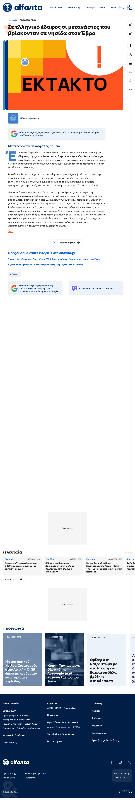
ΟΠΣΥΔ (76, 727)
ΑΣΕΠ (50, 708)
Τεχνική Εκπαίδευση (12, 723)
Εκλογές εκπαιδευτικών (28, 728)
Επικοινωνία (9, 777)
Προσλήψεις (70, 708)
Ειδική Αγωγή (31, 723)
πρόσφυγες (15, 274)
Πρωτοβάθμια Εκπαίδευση (16, 715)
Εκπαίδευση (73, 7)
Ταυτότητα (30, 777)
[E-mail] (130, 90)
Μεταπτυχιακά (55, 741)
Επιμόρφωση (99, 732)
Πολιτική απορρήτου (35, 773)
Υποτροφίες (8, 728)
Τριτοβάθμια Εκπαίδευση (61, 733)
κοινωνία (15, 628)
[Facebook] (130, 45)
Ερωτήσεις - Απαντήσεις (105, 740)
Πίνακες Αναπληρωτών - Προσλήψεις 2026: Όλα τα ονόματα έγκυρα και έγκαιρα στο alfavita (54, 259)
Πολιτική (97, 703)
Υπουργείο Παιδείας (95, 7)
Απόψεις (96, 718)
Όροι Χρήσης (9, 773)
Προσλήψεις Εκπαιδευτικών (62, 722)
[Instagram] (120, 762)
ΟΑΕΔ (58, 708)
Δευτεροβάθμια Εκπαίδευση (16, 719)
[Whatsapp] (130, 81)
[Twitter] (130, 54)
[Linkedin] (130, 63)
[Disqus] (67, 338)
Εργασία (52, 703)
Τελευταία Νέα (54, 7)
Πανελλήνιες (117, 7)
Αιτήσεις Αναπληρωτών (58, 727)
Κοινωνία (12, 20)
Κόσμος (96, 710)
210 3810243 (120, 777)
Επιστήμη (97, 725)
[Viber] (130, 72)
